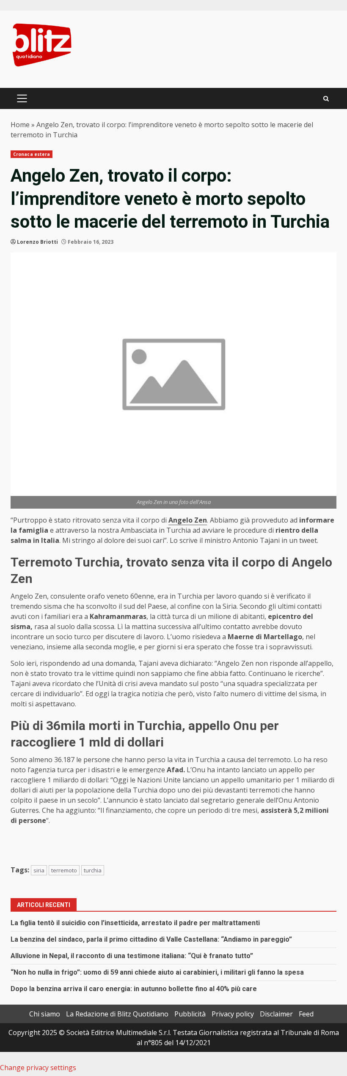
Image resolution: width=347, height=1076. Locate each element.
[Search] (326, 98)
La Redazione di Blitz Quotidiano (117, 1014)
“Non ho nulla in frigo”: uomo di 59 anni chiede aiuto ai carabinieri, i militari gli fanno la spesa (157, 972)
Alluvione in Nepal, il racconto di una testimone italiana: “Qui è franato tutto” (132, 956)
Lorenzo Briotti (37, 241)
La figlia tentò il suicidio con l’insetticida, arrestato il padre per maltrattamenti (135, 923)
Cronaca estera (31, 154)
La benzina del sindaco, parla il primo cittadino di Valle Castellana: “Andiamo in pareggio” (151, 939)
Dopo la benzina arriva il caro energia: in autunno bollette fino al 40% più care (134, 989)
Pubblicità (190, 1014)
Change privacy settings (38, 1067)
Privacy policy (233, 1014)
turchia (93, 870)
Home (20, 124)
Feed (306, 1014)
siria (38, 870)
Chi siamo (44, 1014)
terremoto (64, 870)
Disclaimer (276, 1014)
